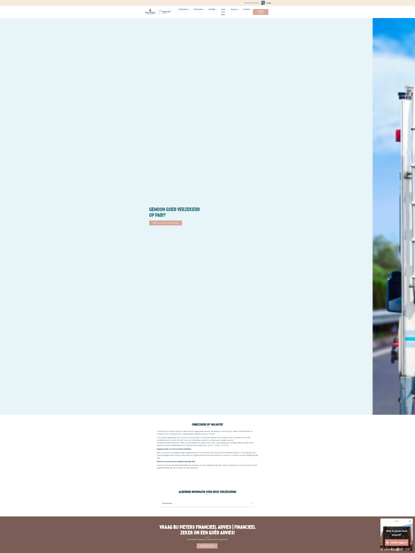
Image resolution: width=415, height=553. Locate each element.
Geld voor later (223, 12)
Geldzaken (183, 9)
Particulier (198, 9)
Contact (246, 9)
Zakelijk (211, 9)
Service (234, 9)
